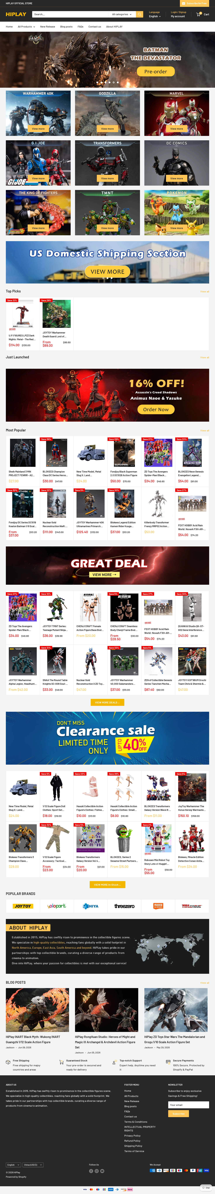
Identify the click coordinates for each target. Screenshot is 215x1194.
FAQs (80, 26)
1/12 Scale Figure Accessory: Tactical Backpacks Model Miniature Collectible (53, 859)
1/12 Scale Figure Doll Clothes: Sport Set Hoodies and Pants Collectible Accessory (54, 808)
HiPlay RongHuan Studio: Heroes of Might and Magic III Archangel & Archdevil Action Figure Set (105, 1042)
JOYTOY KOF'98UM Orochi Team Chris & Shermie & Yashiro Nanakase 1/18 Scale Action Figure (192, 682)
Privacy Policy (132, 1135)
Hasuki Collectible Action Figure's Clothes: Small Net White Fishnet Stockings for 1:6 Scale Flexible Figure (123, 808)
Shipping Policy (133, 1145)
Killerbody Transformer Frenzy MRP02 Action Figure (156, 524)
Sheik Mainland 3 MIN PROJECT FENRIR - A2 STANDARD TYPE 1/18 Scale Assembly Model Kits (21, 473)
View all (205, 291)
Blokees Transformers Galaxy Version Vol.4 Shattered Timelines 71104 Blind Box (90, 859)
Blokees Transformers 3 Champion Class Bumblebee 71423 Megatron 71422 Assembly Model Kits (22, 859)
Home (9, 26)
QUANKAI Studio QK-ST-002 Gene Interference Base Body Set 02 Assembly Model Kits (191, 628)
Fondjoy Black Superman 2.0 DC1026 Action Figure (123, 473)
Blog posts (66, 26)
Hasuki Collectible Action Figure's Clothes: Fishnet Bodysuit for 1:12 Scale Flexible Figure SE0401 (89, 808)
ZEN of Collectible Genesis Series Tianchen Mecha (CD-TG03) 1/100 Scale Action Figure (158, 682)
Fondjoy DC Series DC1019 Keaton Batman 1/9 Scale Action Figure (22, 524)
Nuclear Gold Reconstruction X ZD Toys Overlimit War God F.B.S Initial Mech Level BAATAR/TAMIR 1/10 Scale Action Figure (89, 682)
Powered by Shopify (16, 1176)
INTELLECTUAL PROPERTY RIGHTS (140, 1128)
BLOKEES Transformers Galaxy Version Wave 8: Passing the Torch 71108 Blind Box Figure (157, 808)
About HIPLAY (114, 26)
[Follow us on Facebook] (91, 1171)
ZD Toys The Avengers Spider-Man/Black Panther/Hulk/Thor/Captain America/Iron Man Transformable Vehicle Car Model (158, 473)
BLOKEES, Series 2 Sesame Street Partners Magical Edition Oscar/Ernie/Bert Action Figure (123, 859)
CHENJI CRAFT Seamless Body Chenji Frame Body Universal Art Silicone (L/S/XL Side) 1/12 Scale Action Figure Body (123, 628)
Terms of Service (134, 1151)
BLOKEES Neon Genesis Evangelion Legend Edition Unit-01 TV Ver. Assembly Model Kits (191, 473)
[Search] (139, 14)
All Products (25, 26)
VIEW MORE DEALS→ (107, 702)
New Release (47, 26)
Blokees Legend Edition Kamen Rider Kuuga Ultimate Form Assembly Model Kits (123, 524)
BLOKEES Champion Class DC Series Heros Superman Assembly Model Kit (54, 473)
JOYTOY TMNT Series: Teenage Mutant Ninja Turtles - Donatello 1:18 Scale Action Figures (55, 628)
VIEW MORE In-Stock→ (107, 884)
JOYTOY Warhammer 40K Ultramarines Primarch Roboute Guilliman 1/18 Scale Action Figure (90, 524)
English (10, 1164)
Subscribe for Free (197, 3)
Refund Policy (132, 1140)
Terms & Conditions (135, 1121)
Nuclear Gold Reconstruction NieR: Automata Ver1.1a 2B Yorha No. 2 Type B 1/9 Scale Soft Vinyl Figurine (55, 524)
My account (178, 16)
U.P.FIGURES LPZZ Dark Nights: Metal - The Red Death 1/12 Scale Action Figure (21, 337)
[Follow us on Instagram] (97, 1171)
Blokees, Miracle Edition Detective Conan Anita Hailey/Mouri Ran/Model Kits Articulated (191, 859)
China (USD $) (30, 1164)
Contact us (94, 26)
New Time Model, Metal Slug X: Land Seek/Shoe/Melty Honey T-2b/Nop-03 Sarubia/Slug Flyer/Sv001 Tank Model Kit (90, 473)
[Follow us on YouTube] (102, 1171)
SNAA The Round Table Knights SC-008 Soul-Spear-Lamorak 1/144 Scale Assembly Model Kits (55, 682)
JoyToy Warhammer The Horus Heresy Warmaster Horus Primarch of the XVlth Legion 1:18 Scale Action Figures (191, 808)
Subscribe (179, 1113)
